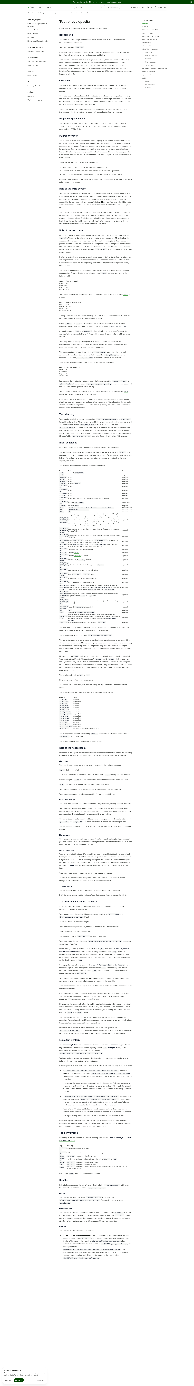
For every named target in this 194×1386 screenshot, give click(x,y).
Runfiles (144, 78)
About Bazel (31, 13)
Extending (74, 13)
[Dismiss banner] (191, 2)
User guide (55, 13)
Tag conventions (147, 75)
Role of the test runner (149, 39)
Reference (65, 13)
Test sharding (146, 43)
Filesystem (148, 52)
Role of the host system (149, 49)
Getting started (43, 13)
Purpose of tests (147, 33)
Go (119, 965)
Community (85, 13)
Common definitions (119, 326)
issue (102, 2)
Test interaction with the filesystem (154, 68)
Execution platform (148, 72)
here (126, 392)
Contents (148, 88)
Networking (148, 59)
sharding (70, 865)
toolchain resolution (112, 1045)
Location (147, 81)
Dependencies (150, 84)
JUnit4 (102, 965)
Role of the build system (150, 36)
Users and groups (151, 55)
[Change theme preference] (165, 7)
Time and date (149, 65)
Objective (144, 26)
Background (145, 23)
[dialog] (24, 1375)
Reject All (8, 1380)
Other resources (150, 62)
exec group (110, 1048)
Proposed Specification (149, 30)
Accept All (18, 1380)
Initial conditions (147, 46)
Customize (40, 1380)
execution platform (70, 1045)
